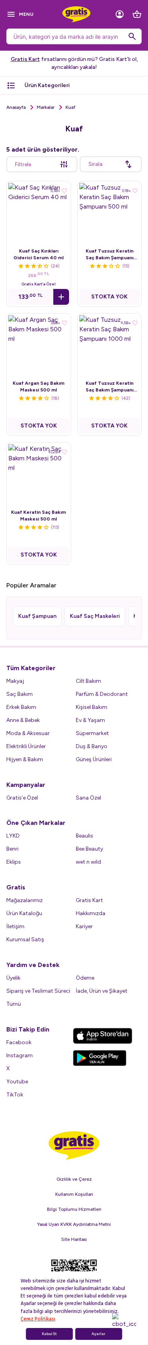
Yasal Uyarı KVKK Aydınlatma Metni (74, 1224)
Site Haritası (74, 1239)
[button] (61, 297)
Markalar (45, 107)
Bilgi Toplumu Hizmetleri (74, 1209)
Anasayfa (16, 107)
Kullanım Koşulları (74, 1194)
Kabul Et (49, 1334)
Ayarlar (98, 1334)
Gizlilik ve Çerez (74, 1179)
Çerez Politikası (38, 1319)
